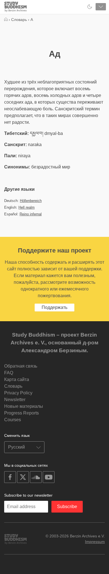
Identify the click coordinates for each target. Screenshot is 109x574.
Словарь (13, 386)
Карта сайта (16, 379)
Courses (12, 419)
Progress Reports (21, 413)
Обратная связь (20, 366)
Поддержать (54, 307)
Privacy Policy (18, 392)
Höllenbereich (31, 201)
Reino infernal (31, 214)
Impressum (95, 541)
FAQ (8, 372)
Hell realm (26, 207)
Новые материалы (23, 406)
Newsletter (14, 399)
